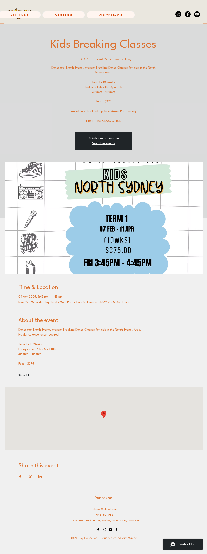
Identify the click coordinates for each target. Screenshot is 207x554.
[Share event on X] (30, 476)
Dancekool (103, 498)
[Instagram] (178, 14)
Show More (25, 375)
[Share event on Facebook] (20, 476)
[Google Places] (116, 530)
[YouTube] (197, 14)
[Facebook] (188, 14)
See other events (103, 143)
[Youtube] (110, 530)
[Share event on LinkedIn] (40, 476)
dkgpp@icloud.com (105, 509)
